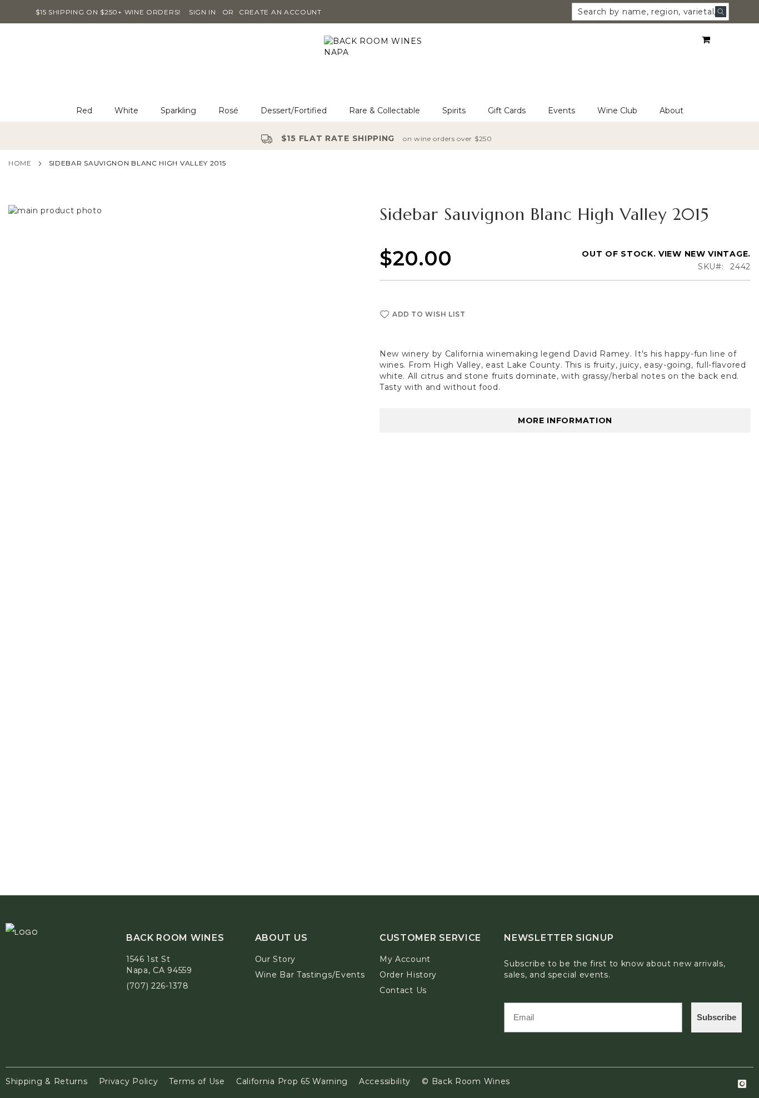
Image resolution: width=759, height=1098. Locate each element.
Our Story (275, 959)
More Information (565, 420)
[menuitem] (84, 111)
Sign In (202, 12)
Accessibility (385, 1081)
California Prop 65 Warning (292, 1081)
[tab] (379, 111)
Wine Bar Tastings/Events (310, 975)
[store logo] (379, 62)
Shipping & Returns (47, 1081)
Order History (408, 975)
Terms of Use (196, 1081)
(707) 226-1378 (157, 986)
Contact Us (403, 990)
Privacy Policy (128, 1081)
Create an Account (280, 12)
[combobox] (650, 12)
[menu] (379, 111)
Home (20, 163)
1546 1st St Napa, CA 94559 (159, 964)
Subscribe (716, 1017)
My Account (405, 959)
